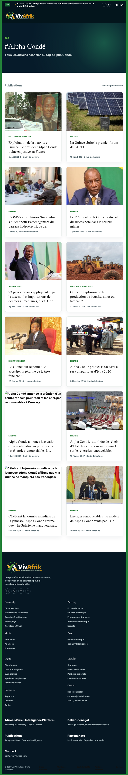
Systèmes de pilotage (15, 678)
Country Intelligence (78, 644)
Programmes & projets (79, 617)
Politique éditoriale (77, 674)
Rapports (9, 696)
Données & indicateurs (16, 617)
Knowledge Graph (13, 626)
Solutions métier (13, 682)
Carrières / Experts (77, 678)
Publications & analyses (16, 612)
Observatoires (12, 608)
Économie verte (75, 608)
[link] (7, 591)
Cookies (119, 767)
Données (9, 700)
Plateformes (11, 665)
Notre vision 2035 (76, 669)
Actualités (10, 639)
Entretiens (10, 648)
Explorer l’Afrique (76, 639)
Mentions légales (61, 768)
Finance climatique (77, 612)
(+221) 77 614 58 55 (78, 700)
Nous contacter (75, 692)
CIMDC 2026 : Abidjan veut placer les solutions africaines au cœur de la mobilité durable (55, 4)
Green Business (43, 768)
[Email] (27, 591)
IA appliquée (11, 674)
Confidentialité (83, 767)
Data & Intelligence (14, 669)
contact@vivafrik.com (79, 696)
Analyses (9, 644)
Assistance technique (78, 621)
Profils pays (10, 621)
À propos (72, 665)
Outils (7, 705)
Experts (71, 626)
